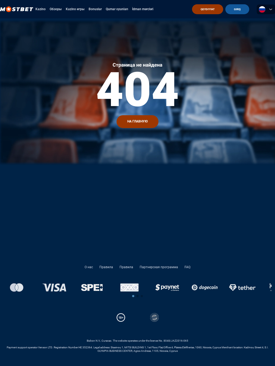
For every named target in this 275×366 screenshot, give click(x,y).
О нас (89, 267)
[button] (133, 296)
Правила (106, 267)
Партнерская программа (159, 267)
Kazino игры (75, 9)
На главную (137, 121)
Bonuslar (95, 9)
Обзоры (56, 9)
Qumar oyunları (117, 9)
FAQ (187, 267)
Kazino (40, 9)
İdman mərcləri (142, 9)
